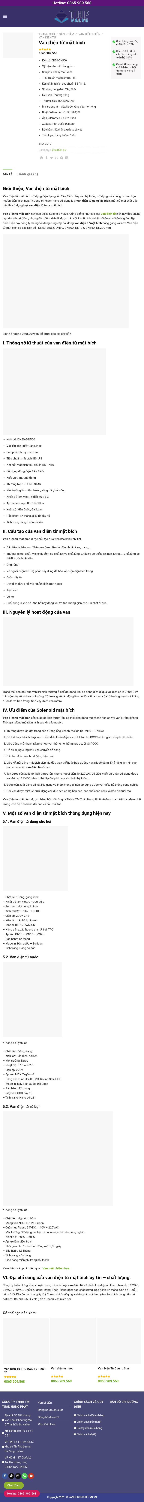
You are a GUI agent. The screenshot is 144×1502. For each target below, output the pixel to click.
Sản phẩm (66, 34)
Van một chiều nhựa (56, 1268)
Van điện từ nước (62, 1368)
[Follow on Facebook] (5, 1476)
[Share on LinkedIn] (66, 158)
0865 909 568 (79, 3)
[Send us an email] (18, 1476)
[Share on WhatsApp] (41, 158)
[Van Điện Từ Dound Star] (120, 1341)
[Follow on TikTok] (11, 1476)
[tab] (7, 174)
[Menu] (5, 16)
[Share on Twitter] (51, 158)
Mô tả (7, 174)
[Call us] (25, 1476)
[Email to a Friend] (56, 158)
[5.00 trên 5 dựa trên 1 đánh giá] (72, 49)
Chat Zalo (13, 1485)
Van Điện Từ (47, 37)
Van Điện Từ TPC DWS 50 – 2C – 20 (25, 1370)
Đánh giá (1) (27, 174)
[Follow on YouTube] (31, 1476)
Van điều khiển (89, 34)
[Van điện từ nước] (73, 1341)
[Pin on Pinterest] (61, 158)
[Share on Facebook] (46, 158)
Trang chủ (47, 34)
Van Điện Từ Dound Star (113, 1368)
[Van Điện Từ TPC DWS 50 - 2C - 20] (26, 1341)
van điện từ (108, 213)
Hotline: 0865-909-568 (21, 1493)
